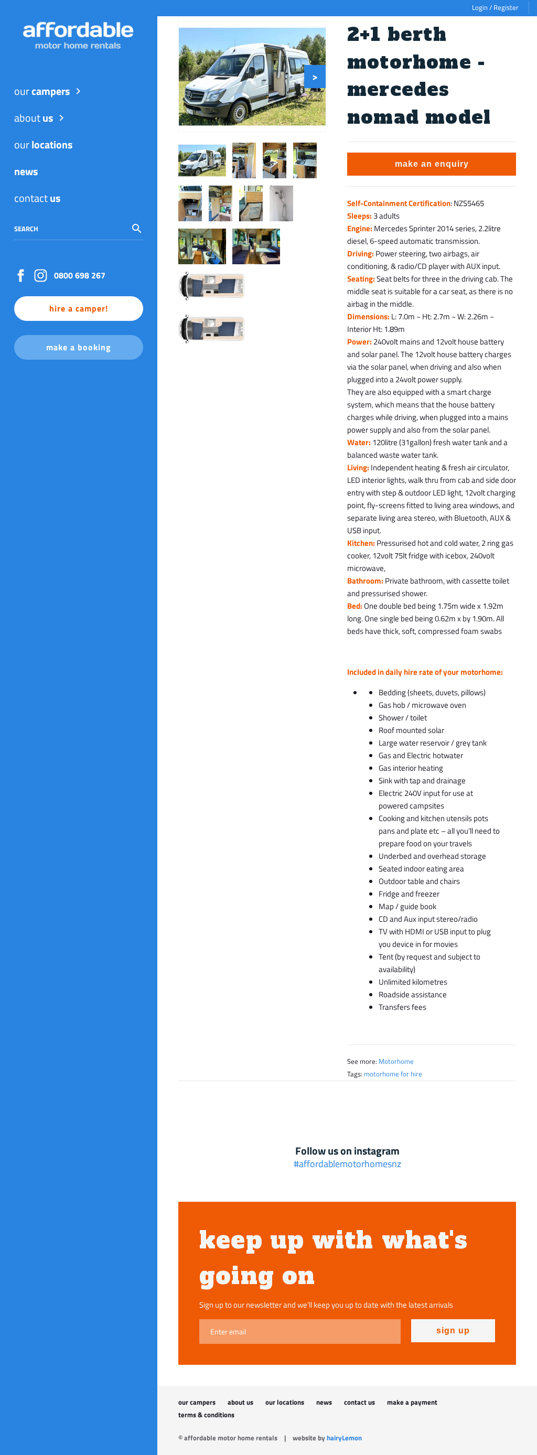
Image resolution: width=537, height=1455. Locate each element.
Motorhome (396, 1061)
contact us (359, 1402)
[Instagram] (43, 275)
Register (506, 8)
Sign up (453, 1330)
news (324, 1402)
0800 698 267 (79, 275)
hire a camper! (78, 308)
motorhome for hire (393, 1074)
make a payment (412, 1402)
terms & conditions (206, 1415)
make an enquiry (432, 163)
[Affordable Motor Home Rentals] (78, 35)
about (33, 118)
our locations (284, 1402)
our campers (197, 1402)
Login (480, 8)
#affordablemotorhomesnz (347, 1164)
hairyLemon (344, 1438)
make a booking (78, 347)
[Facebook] (23, 275)
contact (37, 198)
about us (240, 1402)
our (42, 91)
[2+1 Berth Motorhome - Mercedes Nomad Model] (252, 76)
